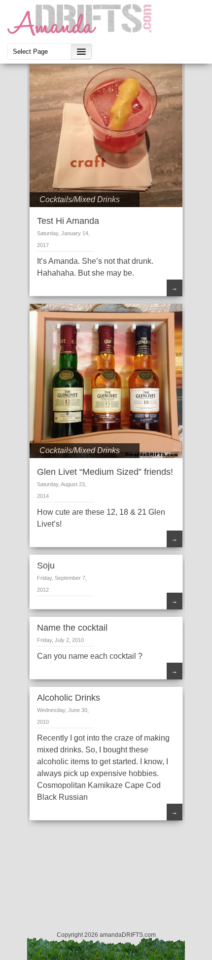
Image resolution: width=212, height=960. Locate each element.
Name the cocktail (72, 628)
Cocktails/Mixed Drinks (79, 199)
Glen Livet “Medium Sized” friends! (105, 472)
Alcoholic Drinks (68, 698)
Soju (46, 565)
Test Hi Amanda (68, 221)
